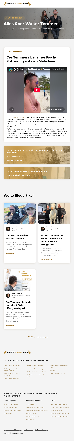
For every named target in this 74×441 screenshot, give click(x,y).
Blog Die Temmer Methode (60, 407)
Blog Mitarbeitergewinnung (60, 413)
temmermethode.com (11, 404)
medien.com (8, 413)
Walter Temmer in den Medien (36, 372)
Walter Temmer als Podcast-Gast (59, 366)
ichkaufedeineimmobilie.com (35, 407)
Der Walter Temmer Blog (35, 369)
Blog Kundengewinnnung (59, 416)
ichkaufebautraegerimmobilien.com (37, 410)
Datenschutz (28, 430)
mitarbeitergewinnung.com (12, 410)
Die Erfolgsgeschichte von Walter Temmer (12, 370)
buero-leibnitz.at (31, 419)
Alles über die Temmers (11, 379)
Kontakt (52, 371)
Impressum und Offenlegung (13, 430)
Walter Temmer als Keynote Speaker (36, 376)
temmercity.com (31, 404)
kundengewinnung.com (11, 407)
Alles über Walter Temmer (12, 366)
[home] (37, 4)
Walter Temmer (19, 117)
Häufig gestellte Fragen (57, 374)
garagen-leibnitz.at (32, 413)
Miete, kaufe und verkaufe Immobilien (12, 374)
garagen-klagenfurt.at (33, 416)
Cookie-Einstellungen (41, 430)
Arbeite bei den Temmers (35, 366)
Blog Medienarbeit (57, 410)
